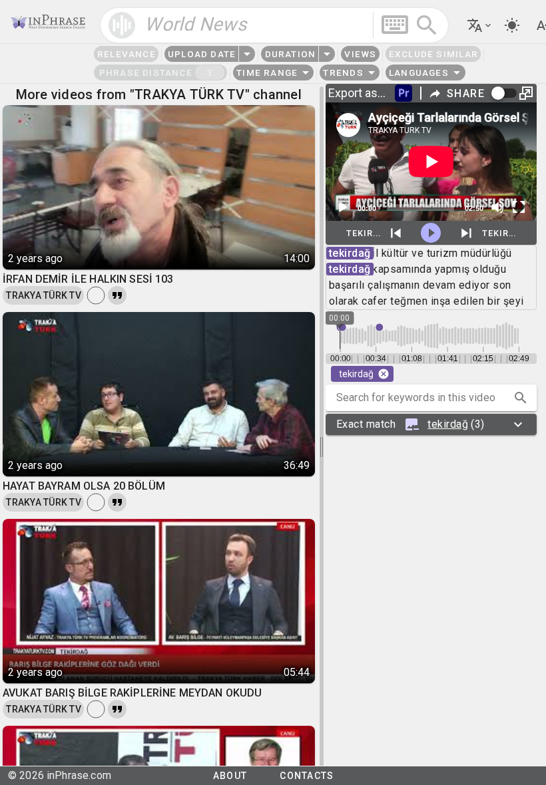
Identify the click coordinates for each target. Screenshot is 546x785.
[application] (431, 161)
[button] (521, 398)
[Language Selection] (480, 25)
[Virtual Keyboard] (395, 25)
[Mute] (497, 207)
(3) (410, 424)
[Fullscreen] (519, 207)
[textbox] (274, 25)
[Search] (426, 25)
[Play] (342, 207)
